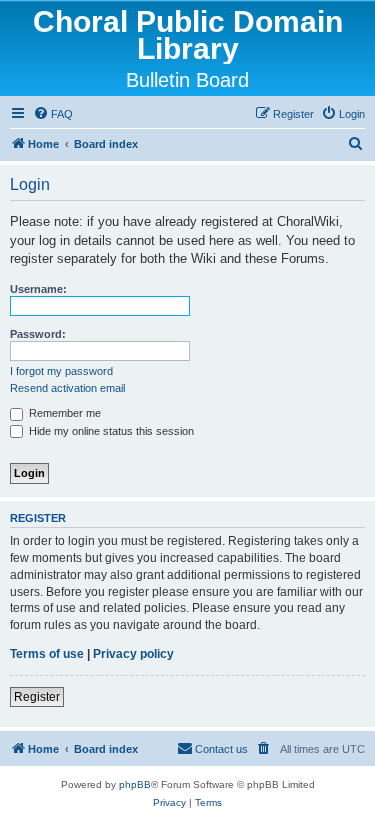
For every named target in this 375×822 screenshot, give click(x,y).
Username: (38, 289)
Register (37, 697)
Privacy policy (133, 654)
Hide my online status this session (110, 431)
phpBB (135, 784)
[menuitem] (53, 114)
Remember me (63, 413)
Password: (38, 334)
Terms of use (47, 654)
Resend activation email (67, 388)
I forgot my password (61, 371)
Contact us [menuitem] (221, 749)
